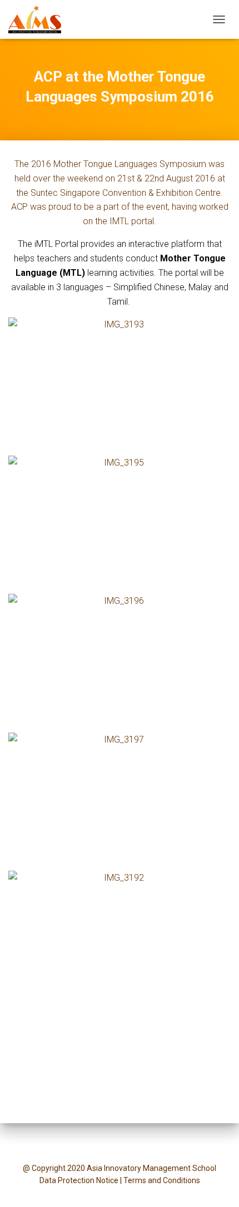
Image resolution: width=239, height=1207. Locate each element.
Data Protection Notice (78, 1180)
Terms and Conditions (161, 1180)
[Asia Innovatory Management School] (38, 19)
